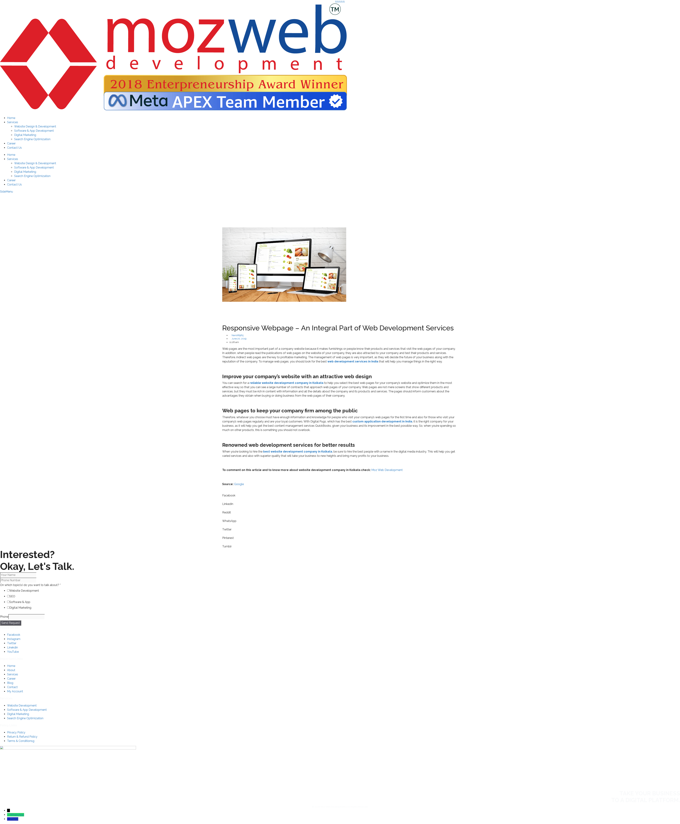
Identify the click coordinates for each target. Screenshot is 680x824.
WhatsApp (17, 814)
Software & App (19, 602)
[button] (340, 493)
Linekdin (12, 647)
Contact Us (14, 147)
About (11, 670)
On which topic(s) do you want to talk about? (30, 585)
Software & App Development (34, 130)
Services (12, 122)
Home (11, 118)
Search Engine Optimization (32, 139)
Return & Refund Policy (22, 736)
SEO (12, 596)
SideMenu (6, 191)
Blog (10, 683)
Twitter (11, 643)
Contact (12, 687)
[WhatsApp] (8, 814)
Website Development (24, 590)
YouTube (13, 651)
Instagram (13, 639)
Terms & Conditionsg (20, 741)
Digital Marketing (25, 135)
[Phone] (8, 819)
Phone (4, 616)
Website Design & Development (35, 126)
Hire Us (667, 198)
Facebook (13, 634)
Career (11, 143)
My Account (663, 208)
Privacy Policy (16, 732)
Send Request (10, 623)
